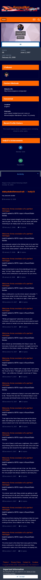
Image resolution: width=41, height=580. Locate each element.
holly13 (25, 183)
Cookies (35, 562)
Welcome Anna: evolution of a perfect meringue (17, 210)
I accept (21, 576)
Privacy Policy (16, 562)
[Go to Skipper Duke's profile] (6, 74)
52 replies (22, 227)
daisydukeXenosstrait (13, 191)
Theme (5, 562)
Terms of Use (30, 571)
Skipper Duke (6, 183)
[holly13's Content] (20, 44)
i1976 (16, 213)
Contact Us (26, 562)
